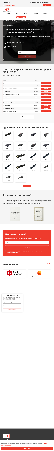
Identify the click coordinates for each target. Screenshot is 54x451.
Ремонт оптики (6, 97)
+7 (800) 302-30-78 (10, 5)
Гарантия (25, 13)
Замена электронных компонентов (11, 94)
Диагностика (6, 83)
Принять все (27, 448)
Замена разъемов (7, 105)
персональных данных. (37, 59)
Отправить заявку (27, 56)
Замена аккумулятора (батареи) (10, 88)
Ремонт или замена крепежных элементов (12, 85)
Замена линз (6, 99)
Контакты (45, 13)
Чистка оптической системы (9, 102)
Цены (17, 13)
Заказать (46, 85)
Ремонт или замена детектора (9, 111)
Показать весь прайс (27, 116)
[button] (47, 264)
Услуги (8, 13)
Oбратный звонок (21, 17)
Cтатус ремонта (47, 5)
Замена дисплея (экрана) (8, 108)
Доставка (36, 13)
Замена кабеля (6, 91)
